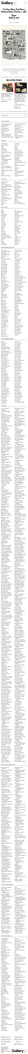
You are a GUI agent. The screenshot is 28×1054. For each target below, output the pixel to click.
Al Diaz (2, 257)
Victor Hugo (17, 400)
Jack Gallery (4, 728)
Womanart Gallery (19, 747)
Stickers (16, 200)
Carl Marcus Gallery (5, 549)
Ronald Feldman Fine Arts (19, 592)
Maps (2, 204)
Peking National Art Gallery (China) (19, 842)
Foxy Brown (3, 306)
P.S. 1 (16, 535)
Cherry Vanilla (4, 287)
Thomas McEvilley (19, 396)
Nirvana (16, 218)
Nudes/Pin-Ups (18, 160)
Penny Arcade (18, 297)
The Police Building (19, 1009)
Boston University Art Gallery (5, 890)
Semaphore (17, 616)
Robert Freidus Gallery (20, 581)
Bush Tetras (3, 283)
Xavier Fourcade (18, 750)
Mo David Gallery (19, 500)
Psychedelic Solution (19, 568)
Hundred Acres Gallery (6, 717)
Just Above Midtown (5, 762)
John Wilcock (18, 346)
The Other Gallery (19, 678)
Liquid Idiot (17, 266)
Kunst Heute (3, 1027)
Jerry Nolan (4, 323)
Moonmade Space (19, 940)
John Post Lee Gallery (6, 750)
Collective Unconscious (6, 983)
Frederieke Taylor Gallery (5, 639)
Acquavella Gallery (5, 437)
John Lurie (3, 330)
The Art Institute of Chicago (19, 903)
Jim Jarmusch (4, 400)
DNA (2, 293)
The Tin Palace (18, 1012)
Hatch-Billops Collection (6, 1018)
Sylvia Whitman (18, 394)
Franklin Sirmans (5, 374)
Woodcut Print (18, 202)
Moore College (4, 922)
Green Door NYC (5, 1014)
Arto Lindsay (4, 270)
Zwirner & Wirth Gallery (20, 761)
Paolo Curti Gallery (19, 541)
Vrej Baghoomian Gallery (18, 724)
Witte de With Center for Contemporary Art (20, 743)
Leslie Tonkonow (18, 447)
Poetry (16, 163)
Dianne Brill (3, 288)
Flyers (2, 201)
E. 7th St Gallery (4, 601)
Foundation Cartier (5, 824)
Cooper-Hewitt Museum (6, 809)
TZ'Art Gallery (18, 704)
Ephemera (5, 1036)
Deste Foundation (5, 812)
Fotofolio (3, 630)
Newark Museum (18, 834)
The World (17, 231)
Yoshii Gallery (18, 754)
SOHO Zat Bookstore (19, 985)
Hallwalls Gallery (5, 694)
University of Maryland (20, 917)
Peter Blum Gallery (19, 556)
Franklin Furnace (5, 1006)
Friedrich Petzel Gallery (6, 641)
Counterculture (4, 163)
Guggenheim (4, 830)
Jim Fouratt (3, 398)
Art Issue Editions (5, 490)
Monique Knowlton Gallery (19, 509)
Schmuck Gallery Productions (18, 612)
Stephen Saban (18, 313)
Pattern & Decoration (19, 129)
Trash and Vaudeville (19, 1019)
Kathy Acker (17, 350)
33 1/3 (2, 413)
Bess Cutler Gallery (5, 520)
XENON (16, 241)
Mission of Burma (18, 287)
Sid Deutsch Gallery (19, 630)
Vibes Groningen (18, 1026)
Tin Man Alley (18, 693)
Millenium (17, 938)
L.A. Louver (17, 428)
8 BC (2, 210)
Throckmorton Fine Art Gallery (20, 688)
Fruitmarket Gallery (5, 643)
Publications (6, 1039)
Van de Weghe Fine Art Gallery (20, 710)
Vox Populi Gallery (19, 722)
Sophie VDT (17, 390)
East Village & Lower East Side (7, 170)
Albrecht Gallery (5, 442)
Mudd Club (17, 217)
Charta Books (4, 969)
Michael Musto (18, 364)
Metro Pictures (4, 1030)
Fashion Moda (4, 619)
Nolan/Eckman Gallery (20, 528)
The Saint (17, 230)
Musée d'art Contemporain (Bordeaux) (18, 817)
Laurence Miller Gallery (20, 435)
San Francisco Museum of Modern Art (20, 853)
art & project (4, 485)
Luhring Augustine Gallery (19, 461)
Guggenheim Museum (6, 831)
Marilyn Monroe (18, 280)
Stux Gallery (17, 666)
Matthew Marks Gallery (20, 486)
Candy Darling (4, 284)
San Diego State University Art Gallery (20, 893)
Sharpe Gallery (18, 628)
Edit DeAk (3, 368)
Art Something (4, 491)
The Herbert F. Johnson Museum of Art (20, 905)
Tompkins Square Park (20, 1017)
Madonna (17, 274)
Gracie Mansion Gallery (6, 683)
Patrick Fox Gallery (19, 546)
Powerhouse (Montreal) (20, 964)
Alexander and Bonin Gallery (6, 445)
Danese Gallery (4, 581)
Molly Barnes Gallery (19, 506)
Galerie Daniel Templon (6, 654)
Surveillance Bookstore (20, 991)
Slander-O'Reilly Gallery (20, 640)
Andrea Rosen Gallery (6, 471)
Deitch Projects (4, 591)
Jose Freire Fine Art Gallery (5, 755)
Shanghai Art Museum (19, 857)
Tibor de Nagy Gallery (20, 690)
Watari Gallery (18, 731)
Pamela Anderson (19, 294)
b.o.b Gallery (4, 502)
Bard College (4, 888)
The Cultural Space (19, 996)
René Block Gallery (19, 571)
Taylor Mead (17, 320)
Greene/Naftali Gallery (6, 687)
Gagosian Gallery (5, 648)
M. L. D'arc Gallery (19, 465)
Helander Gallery (5, 703)
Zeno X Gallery (18, 760)
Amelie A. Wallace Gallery (5, 454)
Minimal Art (17, 125)
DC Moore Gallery (5, 589)
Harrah (2, 227)
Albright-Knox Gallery (6, 770)
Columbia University (5, 899)
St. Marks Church (18, 988)
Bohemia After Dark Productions (5, 956)
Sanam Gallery (18, 609)
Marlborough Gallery (19, 479)
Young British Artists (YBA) (19, 137)
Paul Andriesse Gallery (20, 547)
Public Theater (18, 970)
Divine (2, 291)
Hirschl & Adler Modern (6, 707)
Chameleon (3, 966)
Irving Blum (3, 384)
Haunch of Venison (5, 696)
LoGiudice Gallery (19, 454)
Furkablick (3, 1007)
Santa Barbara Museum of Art (20, 855)
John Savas (3, 331)
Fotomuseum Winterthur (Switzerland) (6, 822)
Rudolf (16, 304)
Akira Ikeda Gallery (5, 440)
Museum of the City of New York (19, 813)
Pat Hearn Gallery (19, 544)
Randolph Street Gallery (20, 570)
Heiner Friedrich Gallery (6, 702)
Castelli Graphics (5, 554)
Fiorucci (3, 1000)
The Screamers (18, 329)
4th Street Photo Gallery (6, 426)
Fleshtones (3, 304)
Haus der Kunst (4, 697)
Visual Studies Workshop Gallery (20, 720)
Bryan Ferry (3, 280)
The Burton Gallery (19, 670)
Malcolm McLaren (19, 276)
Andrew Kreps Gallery (6, 473)
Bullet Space (4, 958)
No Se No (17, 527)
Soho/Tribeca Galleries (20, 641)
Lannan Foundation (5, 865)
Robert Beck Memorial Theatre (20, 977)
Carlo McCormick (5, 360)
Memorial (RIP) (18, 150)
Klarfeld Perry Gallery (19, 415)
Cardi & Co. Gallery (5, 546)
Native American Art (19, 155)
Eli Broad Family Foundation (4, 816)
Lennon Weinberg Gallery (19, 442)
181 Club (3, 211)
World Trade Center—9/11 (20, 175)
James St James (4, 320)
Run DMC (17, 306)
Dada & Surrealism (5, 129)
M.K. (16, 210)
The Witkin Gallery (19, 680)
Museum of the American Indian (20, 810)
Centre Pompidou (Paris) (6, 804)
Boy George (4, 277)
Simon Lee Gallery (19, 634)
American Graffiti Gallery (5, 460)
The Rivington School (19, 171)
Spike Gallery (18, 649)
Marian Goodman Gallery (19, 472)
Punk (16, 166)
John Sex (3, 333)
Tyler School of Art (19, 909)
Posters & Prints (18, 187)
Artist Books (3, 187)
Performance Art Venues (20, 957)
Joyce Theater (4, 1023)
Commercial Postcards (6, 198)
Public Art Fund (18, 847)
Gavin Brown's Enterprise (6, 676)
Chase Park (3, 971)
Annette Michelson (5, 351)
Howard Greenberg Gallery (5, 715)
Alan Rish (3, 344)
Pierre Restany (18, 379)
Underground (18, 237)
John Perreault (18, 343)
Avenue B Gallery (5, 499)
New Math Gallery (19, 524)
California (3, 157)
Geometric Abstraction (6, 134)
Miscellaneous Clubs (19, 215)
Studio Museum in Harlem (18, 869)
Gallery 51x (3, 663)
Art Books (3, 183)
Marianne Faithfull (19, 279)
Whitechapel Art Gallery (20, 736)
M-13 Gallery (17, 464)
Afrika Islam (4, 256)
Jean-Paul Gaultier (5, 391)
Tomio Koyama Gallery (20, 694)
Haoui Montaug (4, 378)
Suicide (16, 316)
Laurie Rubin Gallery (19, 436)
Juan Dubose (17, 348)
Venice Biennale (18, 1025)
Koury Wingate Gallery (20, 421)
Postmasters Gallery (19, 565)
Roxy (16, 224)
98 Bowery (18, 1043)
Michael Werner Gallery (20, 495)
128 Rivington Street (5, 421)
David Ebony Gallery (6, 585)
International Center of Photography (6, 850)
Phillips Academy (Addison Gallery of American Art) (6, 932)
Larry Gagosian (18, 353)
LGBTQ (16, 148)
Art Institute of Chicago (6, 887)
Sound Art (17, 196)
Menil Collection (4, 869)
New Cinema (17, 944)
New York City (18, 156)
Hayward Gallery (5, 700)
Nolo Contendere (18, 530)
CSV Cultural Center (5, 811)
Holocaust (17, 145)
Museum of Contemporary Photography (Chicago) (18, 801)
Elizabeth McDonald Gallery (5, 609)
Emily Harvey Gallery (6, 611)
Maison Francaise (5, 916)
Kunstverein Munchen (6, 861)
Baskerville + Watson (5, 513)
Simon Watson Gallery (20, 635)
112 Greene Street (5, 420)
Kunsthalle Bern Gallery (20, 424)
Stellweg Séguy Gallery (20, 661)
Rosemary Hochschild (19, 303)
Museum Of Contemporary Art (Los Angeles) (19, 788)
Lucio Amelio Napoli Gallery (19, 458)
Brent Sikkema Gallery (6, 529)
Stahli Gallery (18, 652)
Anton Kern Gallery (5, 481)
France (2, 174)
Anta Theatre (4, 941)
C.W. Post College (5, 892)
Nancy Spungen (18, 290)
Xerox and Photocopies (20, 203)
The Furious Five (18, 324)
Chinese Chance (4, 972)
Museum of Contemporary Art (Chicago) (19, 784)
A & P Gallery (4, 427)
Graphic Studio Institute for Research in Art (6, 908)
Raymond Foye (18, 380)
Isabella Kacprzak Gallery (5, 720)
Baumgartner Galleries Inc (6, 515)
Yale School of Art (19, 933)
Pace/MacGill (18, 540)
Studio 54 (17, 227)
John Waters (4, 334)
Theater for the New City (20, 1013)
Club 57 (3, 221)
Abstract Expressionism (6, 124)
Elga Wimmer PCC (5, 607)
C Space (3, 959)
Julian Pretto (4, 759)
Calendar (3, 193)
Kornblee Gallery (18, 419)
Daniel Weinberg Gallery (6, 584)
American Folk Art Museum (5, 773)
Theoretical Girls (18, 332)
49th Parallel (4, 424)
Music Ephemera (7, 69)
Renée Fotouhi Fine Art (20, 573)
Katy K (16, 253)
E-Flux (2, 599)
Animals (3, 148)
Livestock (17, 453)
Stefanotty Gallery (19, 655)
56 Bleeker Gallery (5, 417)
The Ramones (18, 327)
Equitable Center (5, 993)
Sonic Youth (17, 311)
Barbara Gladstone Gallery (5, 507)
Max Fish (17, 489)
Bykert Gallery (4, 542)
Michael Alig (17, 361)
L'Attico (16, 427)
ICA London (4, 841)
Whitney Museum (18, 880)
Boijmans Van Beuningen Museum (6, 784)
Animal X (3, 261)
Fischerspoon (4, 303)
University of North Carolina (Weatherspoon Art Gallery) (19, 920)
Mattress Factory (18, 488)
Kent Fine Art (17, 414)
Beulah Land (4, 215)
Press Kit (16, 189)
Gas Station (17, 143)
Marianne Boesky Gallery (18, 474)
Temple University (18, 900)
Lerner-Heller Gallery (19, 446)
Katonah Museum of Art (6, 853)
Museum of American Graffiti (19, 781)
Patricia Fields (18, 373)
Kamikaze (3, 233)
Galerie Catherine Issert (6, 650)
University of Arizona (19, 910)
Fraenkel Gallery (5, 632)
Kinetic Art (3, 203)
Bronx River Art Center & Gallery (6, 532)
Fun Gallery (3, 644)
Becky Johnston (4, 355)
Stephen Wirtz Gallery (20, 665)
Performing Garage (19, 960)
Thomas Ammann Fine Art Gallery (20, 683)
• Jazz (2, 99)
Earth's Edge (4, 990)
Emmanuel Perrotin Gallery (5, 613)
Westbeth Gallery (18, 733)
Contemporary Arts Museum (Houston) (6, 807)
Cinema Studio (4, 973)
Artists (3, 1043)
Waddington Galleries (20, 727)
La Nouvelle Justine (5, 235)
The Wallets (17, 330)
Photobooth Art (18, 182)
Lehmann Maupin (18, 438)
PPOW (16, 567)
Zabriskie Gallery (18, 758)
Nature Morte (18, 517)
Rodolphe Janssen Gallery (19, 588)
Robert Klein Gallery (19, 583)
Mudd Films (17, 941)
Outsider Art (17, 128)
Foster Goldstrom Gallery (5, 628)
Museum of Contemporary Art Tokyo (19, 792)
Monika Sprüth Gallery (20, 507)
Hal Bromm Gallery (5, 693)
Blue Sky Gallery (4, 524)
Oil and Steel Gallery (19, 533)
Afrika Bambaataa (5, 254)
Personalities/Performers (20, 162)
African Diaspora (5, 145)
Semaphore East (18, 617)
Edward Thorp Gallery (6, 604)
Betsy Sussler (4, 273)
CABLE (2, 544)
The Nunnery (17, 676)
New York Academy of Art (6, 924)
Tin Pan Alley (14, 72)
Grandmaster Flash (5, 310)
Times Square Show (19, 172)
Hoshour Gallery (5, 713)
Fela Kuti (3, 301)
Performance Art (18, 131)
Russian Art (17, 168)
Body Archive (4, 954)
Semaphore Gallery (19, 619)
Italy (16, 146)
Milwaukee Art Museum (6, 873)
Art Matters (3, 945)
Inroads (3, 1020)
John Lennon (4, 329)
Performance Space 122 (20, 958)
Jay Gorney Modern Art (6, 739)
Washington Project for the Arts (20, 1028)
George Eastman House (6, 827)
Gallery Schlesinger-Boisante (5, 670)
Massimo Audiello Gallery (19, 484)
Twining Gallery (18, 702)
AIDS (2, 146)
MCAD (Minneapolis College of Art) (5, 919)
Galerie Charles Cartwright (4, 652)
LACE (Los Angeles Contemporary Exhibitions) (19, 431)
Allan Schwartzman (5, 347)
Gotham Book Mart (5, 1013)
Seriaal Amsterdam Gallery (19, 623)
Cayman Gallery (5, 558)
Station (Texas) (18, 989)
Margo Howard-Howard (20, 277)
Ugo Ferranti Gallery (19, 707)
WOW (16, 1030)
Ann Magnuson (4, 264)
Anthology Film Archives (6, 942)
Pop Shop (17, 962)
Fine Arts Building (5, 623)
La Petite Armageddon (6, 237)
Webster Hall (17, 240)
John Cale (3, 327)
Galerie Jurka (4, 655)
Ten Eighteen (17, 228)
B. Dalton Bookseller (5, 950)
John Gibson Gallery (5, 746)
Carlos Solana (4, 361)
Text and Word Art (19, 135)
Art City (3, 488)
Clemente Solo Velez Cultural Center (5, 977)
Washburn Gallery (19, 730)
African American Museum (5, 768)
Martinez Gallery (18, 481)
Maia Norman (18, 356)
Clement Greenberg (5, 365)
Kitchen (2, 1026)
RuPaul (16, 307)
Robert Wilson (18, 383)
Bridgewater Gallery (5, 530)
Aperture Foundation (6, 781)
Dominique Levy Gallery (6, 594)
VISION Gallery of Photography (19, 717)
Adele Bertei (4, 253)
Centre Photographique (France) (6, 802)
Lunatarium (3, 1028)
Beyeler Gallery (4, 523)
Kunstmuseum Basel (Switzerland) (5, 859)
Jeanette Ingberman (5, 393)
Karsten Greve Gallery (20, 411)
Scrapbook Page (18, 193)
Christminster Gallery (6, 566)
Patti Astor (17, 374)
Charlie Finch (4, 364)
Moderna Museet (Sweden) (5, 876)
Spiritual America (18, 651)
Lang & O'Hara (18, 433)
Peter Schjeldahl (18, 377)
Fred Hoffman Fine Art (6, 637)
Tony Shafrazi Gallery (19, 696)
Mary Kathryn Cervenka (20, 281)
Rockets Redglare (18, 300)
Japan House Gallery (6, 738)
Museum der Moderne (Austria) (20, 778)
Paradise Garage (18, 221)
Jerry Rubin (3, 397)
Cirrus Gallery (4, 569)
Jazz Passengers (4, 321)
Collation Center (4, 979)
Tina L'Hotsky (18, 333)
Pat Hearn (17, 371)
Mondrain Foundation (6, 881)
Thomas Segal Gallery (20, 686)
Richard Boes (21, 69)
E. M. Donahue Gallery (6, 602)
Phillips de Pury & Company (18, 845)
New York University (5, 926)
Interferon (3, 1021)
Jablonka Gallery (5, 726)
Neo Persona (17, 520)
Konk (16, 257)
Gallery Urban (4, 672)
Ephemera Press (18, 1040)
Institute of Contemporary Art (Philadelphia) (5, 847)
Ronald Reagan (18, 386)
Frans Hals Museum (5, 826)
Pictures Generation (19, 132)
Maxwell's (17, 212)
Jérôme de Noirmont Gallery (19, 409)
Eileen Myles (4, 370)
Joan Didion (4, 401)
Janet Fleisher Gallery (6, 735)
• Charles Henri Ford (19, 104)
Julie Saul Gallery (5, 760)
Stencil (16, 199)
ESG (2, 298)
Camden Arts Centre (5, 790)
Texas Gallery (18, 669)
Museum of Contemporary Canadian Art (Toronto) (18, 796)
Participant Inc (18, 955)
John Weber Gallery (5, 752)
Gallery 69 (3, 665)
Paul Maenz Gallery (19, 550)
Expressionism (4, 131)
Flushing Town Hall (5, 1003)
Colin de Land (4, 367)
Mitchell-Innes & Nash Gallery (19, 498)
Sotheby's (17, 864)
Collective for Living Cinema (5, 981)
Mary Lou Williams (19, 283)
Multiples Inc (17, 511)
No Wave (17, 159)
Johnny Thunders (18, 250)
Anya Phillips (4, 267)
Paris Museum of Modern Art (20, 838)
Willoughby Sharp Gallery (19, 739)
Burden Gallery (4, 541)
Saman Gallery (18, 608)
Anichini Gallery (4, 475)
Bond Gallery (4, 527)
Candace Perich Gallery (6, 545)
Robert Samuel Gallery (20, 585)
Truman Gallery (18, 701)
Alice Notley (4, 346)
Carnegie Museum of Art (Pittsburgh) (6, 795)
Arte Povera (4, 126)
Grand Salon (4, 684)
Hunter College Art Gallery (5, 912)
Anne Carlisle (4, 265)
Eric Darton (3, 371)
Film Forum (3, 997)
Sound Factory (18, 986)
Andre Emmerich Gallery (6, 470)
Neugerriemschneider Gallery (19, 522)
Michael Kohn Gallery (19, 493)
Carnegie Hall (4, 962)
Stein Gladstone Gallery (20, 656)
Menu (25, 3)
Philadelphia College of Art (6, 928)
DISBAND (3, 290)
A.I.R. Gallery (4, 432)
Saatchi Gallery (18, 601)
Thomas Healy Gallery (20, 685)
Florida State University (6, 906)
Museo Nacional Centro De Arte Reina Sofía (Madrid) (20, 771)
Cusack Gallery (4, 579)
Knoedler (17, 417)
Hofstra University (5, 910)
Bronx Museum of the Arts (6, 787)
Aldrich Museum (4, 771)
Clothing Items (4, 197)
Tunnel (16, 235)
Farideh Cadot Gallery (6, 618)
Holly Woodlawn (5, 313)
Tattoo (16, 169)
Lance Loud (17, 261)
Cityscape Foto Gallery (6, 571)
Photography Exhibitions (20, 183)
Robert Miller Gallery (19, 584)
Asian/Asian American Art (6, 153)
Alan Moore (4, 343)
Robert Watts (18, 381)
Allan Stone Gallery (5, 449)
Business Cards (4, 191)
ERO (2, 994)
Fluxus (2, 132)
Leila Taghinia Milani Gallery (19, 440)
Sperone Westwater (19, 648)
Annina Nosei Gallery (6, 478)
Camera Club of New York (6, 792)
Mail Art (16, 149)
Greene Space (4, 1016)
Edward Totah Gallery (6, 605)
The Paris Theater (18, 1006)
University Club (18, 1022)
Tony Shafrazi (18, 399)
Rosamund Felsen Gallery (18, 596)
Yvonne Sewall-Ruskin (19, 402)
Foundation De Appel (6, 1004)
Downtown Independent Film (6, 168)
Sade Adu (17, 309)
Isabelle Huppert (5, 316)
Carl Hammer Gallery (6, 548)
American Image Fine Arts (6, 462)
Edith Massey (4, 295)
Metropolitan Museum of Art (6, 872)
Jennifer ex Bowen (5, 396)
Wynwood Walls (18, 748)
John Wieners (18, 344)
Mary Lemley (18, 358)
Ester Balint (3, 300)
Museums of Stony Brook (20, 815)
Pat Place (14, 69)
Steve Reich (17, 314)
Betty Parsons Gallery (6, 521)
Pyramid (16, 222)
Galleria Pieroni (4, 662)
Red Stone (17, 974)
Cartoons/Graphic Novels (5, 195)
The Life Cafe (17, 1005)
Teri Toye (17, 323)
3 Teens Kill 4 (4, 250)
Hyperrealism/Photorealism (7, 137)
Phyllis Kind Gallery (19, 561)
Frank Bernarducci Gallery (5, 634)
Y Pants (16, 334)
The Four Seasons (18, 999)
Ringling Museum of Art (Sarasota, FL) (20, 850)
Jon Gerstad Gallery (5, 753)
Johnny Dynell (4, 336)
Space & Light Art (18, 197)
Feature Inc (3, 620)
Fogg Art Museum (5, 820)
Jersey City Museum (5, 852)
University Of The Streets (20, 1023)
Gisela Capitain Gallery (6, 681)
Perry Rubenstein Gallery (20, 554)
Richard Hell (17, 299)
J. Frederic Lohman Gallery (5, 723)
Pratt (16, 887)
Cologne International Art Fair (6, 985)
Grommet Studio (5, 689)
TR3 (15, 234)
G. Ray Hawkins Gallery (6, 646)
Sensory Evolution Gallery (19, 621)
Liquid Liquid (17, 267)
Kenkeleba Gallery (19, 412)
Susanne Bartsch (18, 393)
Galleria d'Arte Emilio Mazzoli (6, 660)
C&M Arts (3, 961)
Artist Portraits (4, 150)
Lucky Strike (4, 244)
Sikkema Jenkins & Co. (20, 633)
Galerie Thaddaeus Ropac (5, 657)
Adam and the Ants (5, 251)
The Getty (17, 871)
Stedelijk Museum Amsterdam (18, 866)
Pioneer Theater (18, 961)
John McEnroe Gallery (6, 749)
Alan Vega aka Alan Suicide (5, 259)
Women (16, 173)
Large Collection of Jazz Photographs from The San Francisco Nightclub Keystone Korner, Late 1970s (7, 95)
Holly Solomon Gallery (6, 711)
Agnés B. (3, 341)
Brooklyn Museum (5, 789)
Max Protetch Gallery (19, 491)
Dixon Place (3, 987)
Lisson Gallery (18, 452)
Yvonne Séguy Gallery (20, 757)
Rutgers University (19, 891)
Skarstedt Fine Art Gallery (19, 638)
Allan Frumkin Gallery (6, 448)
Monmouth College (5, 921)
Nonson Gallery (18, 531)
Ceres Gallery (4, 562)
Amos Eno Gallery (5, 464)
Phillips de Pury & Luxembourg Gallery (20, 559)
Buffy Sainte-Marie (5, 281)
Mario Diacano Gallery (20, 476)
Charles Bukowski (5, 363)
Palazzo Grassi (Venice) (20, 836)
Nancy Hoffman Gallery (20, 514)
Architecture (4, 149)
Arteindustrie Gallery (5, 497)
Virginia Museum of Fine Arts (20, 877)
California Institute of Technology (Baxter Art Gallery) (7, 897)
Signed (16, 194)
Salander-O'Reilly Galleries (19, 604)
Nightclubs (17, 158)
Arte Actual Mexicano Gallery (6, 495)
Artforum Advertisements (6, 186)
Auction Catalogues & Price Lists (6, 189)
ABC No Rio (3, 434)
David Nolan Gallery (6, 586)
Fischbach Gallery (5, 625)
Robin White (17, 384)
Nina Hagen (17, 293)
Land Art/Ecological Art (20, 124)
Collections (5, 1041)
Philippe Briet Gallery (19, 557)
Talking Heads (18, 319)
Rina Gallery (17, 580)
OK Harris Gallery (19, 534)
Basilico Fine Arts (5, 512)
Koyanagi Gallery (19, 422)
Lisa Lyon (17, 268)
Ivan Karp (3, 387)
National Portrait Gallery (20, 516)
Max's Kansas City (19, 211)
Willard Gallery (18, 737)
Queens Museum (18, 848)
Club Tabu (3, 224)
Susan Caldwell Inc (19, 668)
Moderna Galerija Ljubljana (19, 502)
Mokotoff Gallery (18, 504)
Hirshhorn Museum (5, 838)
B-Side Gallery (4, 501)
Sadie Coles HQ (18, 602)
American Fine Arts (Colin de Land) (7, 457)
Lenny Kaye (17, 263)
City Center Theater (5, 975)
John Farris (3, 403)
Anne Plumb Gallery (5, 477)
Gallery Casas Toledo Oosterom (6, 667)
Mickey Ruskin (18, 366)
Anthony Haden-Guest (6, 352)
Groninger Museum (5, 828)
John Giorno (17, 341)
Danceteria (3, 225)
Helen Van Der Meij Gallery (5, 705)
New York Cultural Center (19, 830)
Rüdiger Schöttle (18, 599)
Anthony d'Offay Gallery (6, 480)
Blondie (2, 275)
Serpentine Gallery (19, 627)
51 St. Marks (3, 414)
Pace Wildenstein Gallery (20, 538)
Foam (2, 626)
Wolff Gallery (18, 745)
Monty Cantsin (18, 289)
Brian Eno (3, 278)
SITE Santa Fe (18, 859)
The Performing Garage (20, 1007)
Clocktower (3, 574)
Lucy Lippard (18, 354)
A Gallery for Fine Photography (5, 429)
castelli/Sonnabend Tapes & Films (5, 556)
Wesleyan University (19, 926)
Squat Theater (18, 225)
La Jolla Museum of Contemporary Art (5, 863)
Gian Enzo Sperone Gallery (5, 679)
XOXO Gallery (18, 751)
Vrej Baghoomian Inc (19, 726)
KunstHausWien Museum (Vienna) (6, 857)
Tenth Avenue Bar (18, 992)
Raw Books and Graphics (20, 971)
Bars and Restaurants (6, 155)
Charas (2, 564)
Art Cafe (3, 944)
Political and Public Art (20, 165)
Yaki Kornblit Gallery (19, 752)
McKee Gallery (18, 492)
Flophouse (3, 1001)
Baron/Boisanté (4, 510)
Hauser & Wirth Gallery (6, 699)
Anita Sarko (3, 263)
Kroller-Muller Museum (6, 855)
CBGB (2, 218)
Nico (16, 291)
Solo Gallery (17, 642)
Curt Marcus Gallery (5, 578)
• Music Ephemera (8, 99)
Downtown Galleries (5, 166)
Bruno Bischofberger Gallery (5, 539)
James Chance (4, 318)
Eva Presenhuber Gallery (6, 616)
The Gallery (17, 673)
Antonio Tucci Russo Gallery (5, 483)
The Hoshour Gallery (19, 675)
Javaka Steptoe (4, 390)
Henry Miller (4, 381)
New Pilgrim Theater (19, 945)
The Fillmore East (18, 998)
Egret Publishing (4, 991)
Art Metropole (4, 947)
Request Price (4, 101)
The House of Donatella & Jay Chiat (20, 1003)
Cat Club (3, 217)
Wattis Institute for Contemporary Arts (19, 924)
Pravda (16, 965)
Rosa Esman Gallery (19, 594)
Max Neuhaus (18, 284)
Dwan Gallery (4, 598)
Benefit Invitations (5, 156)
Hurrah (2, 230)
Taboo (16, 317)
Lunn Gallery (17, 463)
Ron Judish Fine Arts (19, 590)
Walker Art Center (19, 879)
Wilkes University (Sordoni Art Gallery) (20, 928)
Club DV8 (3, 222)
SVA (15, 895)
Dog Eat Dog (4, 294)
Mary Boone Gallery (19, 482)
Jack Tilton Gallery (5, 730)
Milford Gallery (18, 496)
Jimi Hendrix (4, 324)
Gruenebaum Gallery (6, 691)
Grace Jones (4, 308)
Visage (16, 238)
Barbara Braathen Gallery (5, 504)
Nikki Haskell (18, 369)
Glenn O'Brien (4, 375)
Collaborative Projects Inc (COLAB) (6, 159)
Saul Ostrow (17, 389)
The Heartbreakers (19, 326)
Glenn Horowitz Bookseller (4, 1011)
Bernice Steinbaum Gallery (5, 518)
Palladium (17, 220)
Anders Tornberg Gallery (6, 466)
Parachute (17, 954)
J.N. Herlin (3, 725)
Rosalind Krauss (18, 387)
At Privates (3, 948)
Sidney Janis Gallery (19, 631)
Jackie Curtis (4, 317)
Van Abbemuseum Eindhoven (19, 874)
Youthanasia (17, 243)
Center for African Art (6, 797)
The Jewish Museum (19, 872)
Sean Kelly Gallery (19, 614)
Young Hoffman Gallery (20, 755)
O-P (15, 951)
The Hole (17, 1000)
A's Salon (3, 431)
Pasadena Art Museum (20, 840)
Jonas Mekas (17, 347)
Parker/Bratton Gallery (20, 543)
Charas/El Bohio (4, 968)
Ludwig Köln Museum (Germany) (6, 867)
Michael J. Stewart (19, 363)
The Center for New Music (19, 994)
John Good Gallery (5, 747)
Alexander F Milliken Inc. (6, 447)
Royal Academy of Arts (20, 890)
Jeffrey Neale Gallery (6, 742)
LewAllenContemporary (20, 449)
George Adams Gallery (6, 677)
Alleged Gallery (4, 451)
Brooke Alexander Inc (6, 534)
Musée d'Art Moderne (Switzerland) (19, 820)
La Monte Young (18, 258)
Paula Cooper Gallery (19, 551)
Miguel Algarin (18, 367)
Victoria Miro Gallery (19, 715)
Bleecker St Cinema (5, 952)
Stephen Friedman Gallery (19, 663)
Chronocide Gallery (5, 568)
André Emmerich (5, 474)
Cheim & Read (4, 565)
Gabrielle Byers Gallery (6, 647)
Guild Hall (3, 833)
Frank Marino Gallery (6, 636)
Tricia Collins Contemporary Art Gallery (19, 699)
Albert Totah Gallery (5, 441)
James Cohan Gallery (6, 732)
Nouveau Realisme (19, 126)
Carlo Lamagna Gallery (6, 551)
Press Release (18, 190)
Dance (2, 164)
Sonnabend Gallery (19, 644)
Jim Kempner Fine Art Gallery (6, 744)
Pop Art (16, 134)
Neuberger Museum (19, 826)
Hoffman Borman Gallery (5, 709)
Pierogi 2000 (17, 562)
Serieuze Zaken (18, 625)
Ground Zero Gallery (6, 690)
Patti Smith (17, 296)
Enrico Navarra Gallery (6, 615)
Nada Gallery (18, 513)
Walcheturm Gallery (19, 729)
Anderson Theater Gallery (5, 468)
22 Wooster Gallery (5, 411)
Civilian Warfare (5, 572)
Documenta (3, 989)
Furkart (2, 1009)
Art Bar (2, 487)
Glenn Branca (4, 307)
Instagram (18, 1036)
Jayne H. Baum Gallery (6, 741)
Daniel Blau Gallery (5, 582)
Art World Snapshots (5, 184)
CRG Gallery (4, 576)
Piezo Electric (17, 564)
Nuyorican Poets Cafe (19, 950)
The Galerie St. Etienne (20, 672)
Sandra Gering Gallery (20, 610)
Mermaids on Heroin (19, 286)
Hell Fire (3, 228)
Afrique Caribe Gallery (6, 438)
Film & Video (4, 200)
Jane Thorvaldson (5, 388)
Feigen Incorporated (5, 622)
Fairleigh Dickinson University (5, 901)
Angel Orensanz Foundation (4, 939)
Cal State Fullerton (5, 894)
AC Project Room (5, 435)
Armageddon (4, 214)
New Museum (18, 828)
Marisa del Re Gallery (19, 478)
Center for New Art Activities (5, 964)
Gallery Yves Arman (5, 673)
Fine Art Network (5, 999)
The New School (18, 907)
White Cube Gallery (19, 734)
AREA (2, 212)
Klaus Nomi (17, 256)
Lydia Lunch (17, 273)
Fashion (3, 172)
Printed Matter (18, 967)
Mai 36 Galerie (18, 467)
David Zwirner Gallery (6, 588)
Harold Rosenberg (5, 380)
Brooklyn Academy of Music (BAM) (6, 536)
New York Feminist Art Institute (20, 948)
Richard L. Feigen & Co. (20, 578)
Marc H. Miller (18, 357)
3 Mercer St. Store (5, 408)
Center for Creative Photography (5, 799)
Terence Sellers (18, 322)
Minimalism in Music (19, 152)
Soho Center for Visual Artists (20, 983)
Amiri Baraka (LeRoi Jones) (5, 349)
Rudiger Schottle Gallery (20, 598)
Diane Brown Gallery (5, 592)
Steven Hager (18, 392)
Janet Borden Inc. (5, 733)
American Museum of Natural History (6, 776)
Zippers (16, 244)
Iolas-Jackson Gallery (6, 718)
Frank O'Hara (4, 373)
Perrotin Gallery (18, 553)
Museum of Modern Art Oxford (20, 807)
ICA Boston (3, 840)
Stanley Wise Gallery (19, 654)
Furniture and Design (5, 175)
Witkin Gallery (18, 741)
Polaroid (16, 184)
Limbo (2, 241)
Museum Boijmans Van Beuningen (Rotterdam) (20, 775)
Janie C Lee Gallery (5, 736)
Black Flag (3, 274)
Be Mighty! (3, 951)
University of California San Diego (20, 912)
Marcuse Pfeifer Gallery (20, 468)
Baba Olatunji (4, 271)
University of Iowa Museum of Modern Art (20, 915)
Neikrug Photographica (20, 518)
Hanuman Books (5, 1017)
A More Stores (4, 143)
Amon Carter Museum (6, 778)
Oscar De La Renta (19, 370)
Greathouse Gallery (5, 686)
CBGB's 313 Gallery (5, 559)
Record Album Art (19, 192)
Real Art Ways (18, 973)
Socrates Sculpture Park (20, 981)
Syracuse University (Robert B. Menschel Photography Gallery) (20, 898)
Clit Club (3, 220)
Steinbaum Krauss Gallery (19, 659)
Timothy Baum (18, 397)
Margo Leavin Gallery (20, 470)
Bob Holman (4, 357)
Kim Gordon (17, 254)
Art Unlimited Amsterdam (7, 492)
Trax (16, 1020)
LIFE (2, 240)
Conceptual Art (4, 128)
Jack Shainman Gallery (6, 729)
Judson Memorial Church (6, 1024)
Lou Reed (17, 270)
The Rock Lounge (18, 1010)
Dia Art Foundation (5, 813)
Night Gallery (18, 525)
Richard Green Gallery (20, 577)
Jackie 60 (3, 231)
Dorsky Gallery (4, 596)
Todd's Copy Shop (19, 1016)
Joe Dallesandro (4, 326)
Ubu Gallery (17, 705)
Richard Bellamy (18, 574)
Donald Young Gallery (6, 595)
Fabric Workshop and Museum (6, 818)
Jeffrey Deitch (4, 394)
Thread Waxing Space (20, 1015)
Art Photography (5, 125)
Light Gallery (17, 450)
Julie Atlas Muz (18, 251)
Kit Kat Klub (3, 234)
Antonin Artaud (4, 354)
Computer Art (4, 161)
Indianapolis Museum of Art (6, 843)
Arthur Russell (4, 268)
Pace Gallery (17, 537)
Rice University (18, 888)
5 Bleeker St (3, 410)
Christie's (3, 805)
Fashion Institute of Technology (5, 904)
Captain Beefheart (5, 285)
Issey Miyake (4, 385)
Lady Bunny (17, 260)
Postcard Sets (18, 186)
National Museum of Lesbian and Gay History (19, 824)
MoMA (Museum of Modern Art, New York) (5, 879)
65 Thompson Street (5, 418)
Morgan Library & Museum (19, 768)
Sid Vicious (17, 310)
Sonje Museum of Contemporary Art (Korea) (19, 862)
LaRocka (3, 238)
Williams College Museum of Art (18, 931)
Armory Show (4, 782)
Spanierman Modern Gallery (19, 646)
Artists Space (4, 498)
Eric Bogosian (4, 297)
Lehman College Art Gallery (5, 914)
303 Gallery (3, 423)
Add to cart (14, 17)
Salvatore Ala (18, 606)
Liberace (17, 264)
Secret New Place (18, 979)
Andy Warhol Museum (6, 779)
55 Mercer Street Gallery (6, 415)
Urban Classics (18, 708)
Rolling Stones (18, 301)
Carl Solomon (4, 358)
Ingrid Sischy (4, 383)
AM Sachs (3, 452)
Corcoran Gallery (5, 575)
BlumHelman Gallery (5, 526)
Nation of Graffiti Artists (20, 943)
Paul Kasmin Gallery (19, 548)
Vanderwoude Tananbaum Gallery (20, 713)
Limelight (3, 243)
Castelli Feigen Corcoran (6, 552)
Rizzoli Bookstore (18, 975)
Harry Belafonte (4, 311)
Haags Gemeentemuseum (6, 835)
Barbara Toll (4, 509)
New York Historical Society (19, 832)
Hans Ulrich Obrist (5, 377)
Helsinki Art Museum (5, 837)
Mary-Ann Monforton (19, 360)
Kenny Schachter (18, 351)
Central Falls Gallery (5, 561)
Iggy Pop (3, 314)
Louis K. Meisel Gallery (20, 456)
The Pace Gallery (18, 679)
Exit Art (2, 996)
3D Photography (5, 182)
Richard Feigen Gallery (20, 575)
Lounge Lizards (18, 271)
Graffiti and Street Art (6, 135)
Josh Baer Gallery (5, 757)
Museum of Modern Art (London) (20, 805)
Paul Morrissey (18, 376)
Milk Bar (16, 214)
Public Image (17, 968)
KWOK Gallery (18, 425)
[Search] (14, 115)
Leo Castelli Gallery (19, 444)
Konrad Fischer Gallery (20, 418)
